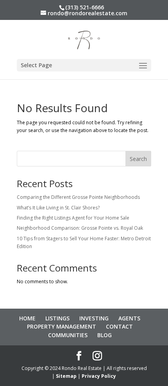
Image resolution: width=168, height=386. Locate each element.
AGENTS (129, 318)
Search (138, 159)
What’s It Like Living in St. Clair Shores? (58, 207)
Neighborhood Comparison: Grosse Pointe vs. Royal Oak (80, 228)
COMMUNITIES (68, 335)
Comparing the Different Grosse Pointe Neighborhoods (78, 197)
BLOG (104, 335)
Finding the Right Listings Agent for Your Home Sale (73, 217)
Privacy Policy (99, 376)
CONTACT (119, 326)
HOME (27, 318)
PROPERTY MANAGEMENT (61, 326)
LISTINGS (57, 318)
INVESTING (94, 318)
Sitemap (66, 376)
